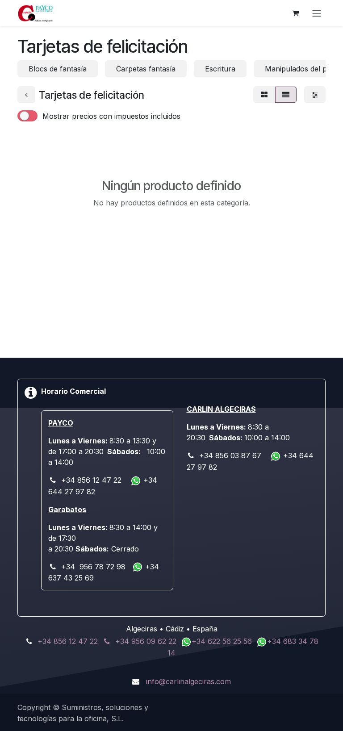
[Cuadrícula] (264, 94)
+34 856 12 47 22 (68, 641)
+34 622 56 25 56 (223, 641)
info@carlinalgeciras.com (188, 681)
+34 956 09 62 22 (145, 641)
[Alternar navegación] (317, 13)
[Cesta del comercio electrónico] (295, 13)
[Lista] (286, 94)
